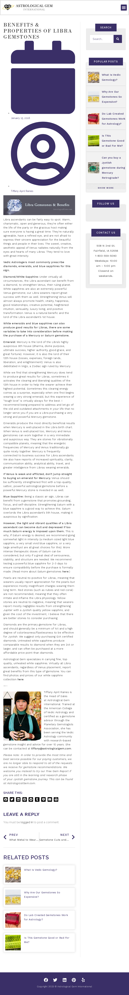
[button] (124, 8)
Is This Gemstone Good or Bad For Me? (113, 140)
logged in (27, 822)
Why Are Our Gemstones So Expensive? (112, 96)
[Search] (118, 39)
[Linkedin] (64, 980)
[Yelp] (83, 980)
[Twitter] (55, 980)
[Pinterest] (74, 980)
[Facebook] (46, 980)
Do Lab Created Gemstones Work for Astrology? (113, 118)
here (65, 571)
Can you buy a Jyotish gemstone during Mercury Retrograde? (113, 167)
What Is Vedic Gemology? (40, 869)
